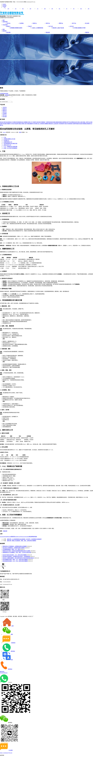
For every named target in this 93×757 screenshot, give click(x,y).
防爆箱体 (46, 123)
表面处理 (58, 122)
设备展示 (79, 27)
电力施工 (78, 122)
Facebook (4, 5)
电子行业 (74, 23)
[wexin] (4, 598)
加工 (39, 123)
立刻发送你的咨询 (4, 93)
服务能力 (8, 26)
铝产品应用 (15, 123)
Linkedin (4, 6)
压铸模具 (26, 122)
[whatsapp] (4, 610)
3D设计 (33, 27)
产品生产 (30, 26)
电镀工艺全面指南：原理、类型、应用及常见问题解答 (21, 540)
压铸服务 (16, 27)
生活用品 (21, 23)
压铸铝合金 (73, 122)
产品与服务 (5, 24)
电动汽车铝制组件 (69, 123)
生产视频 (83, 27)
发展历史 (87, 32)
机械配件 (9, 123)
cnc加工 (58, 27)
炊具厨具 (42, 123)
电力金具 (87, 23)
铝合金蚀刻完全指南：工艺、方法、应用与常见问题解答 (15, 561)
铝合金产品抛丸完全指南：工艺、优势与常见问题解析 (15, 554)
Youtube (4, 4)
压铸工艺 (30, 122)
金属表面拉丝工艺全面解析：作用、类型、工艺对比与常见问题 (17, 552)
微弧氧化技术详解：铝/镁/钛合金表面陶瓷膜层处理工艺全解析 (16, 550)
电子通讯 (35, 123)
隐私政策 (48, 32)
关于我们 (75, 27)
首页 (4, 20)
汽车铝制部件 (61, 123)
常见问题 (8, 32)
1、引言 (4, 137)
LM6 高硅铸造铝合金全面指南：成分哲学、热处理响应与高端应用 (24, 539)
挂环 (26, 123)
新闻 (4, 29)
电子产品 (69, 122)
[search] (12, 96)
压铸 (4, 122)
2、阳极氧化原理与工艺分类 (9, 138)
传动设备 (4, 123)
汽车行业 (8, 23)
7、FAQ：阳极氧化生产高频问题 (10, 146)
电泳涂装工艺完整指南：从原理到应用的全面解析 (14, 547)
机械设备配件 (30, 123)
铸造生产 (54, 27)
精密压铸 (51, 123)
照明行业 (61, 23)
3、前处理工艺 (6, 140)
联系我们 (5, 30)
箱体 (61, 122)
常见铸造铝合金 (20, 122)
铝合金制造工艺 (9, 122)
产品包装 (62, 27)
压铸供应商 (48, 122)
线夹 (81, 122)
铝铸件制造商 (76, 123)
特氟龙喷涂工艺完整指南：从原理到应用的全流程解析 (15, 546)
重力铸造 (53, 122)
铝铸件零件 (5, 21)
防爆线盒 (84, 123)
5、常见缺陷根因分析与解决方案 (10, 143)
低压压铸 (38, 122)
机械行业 (35, 23)
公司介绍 (71, 26)
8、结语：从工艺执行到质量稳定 (10, 148)
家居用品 (64, 122)
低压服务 (20, 27)
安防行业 (48, 23)
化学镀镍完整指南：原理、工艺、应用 (11, 549)
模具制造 (41, 27)
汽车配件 (34, 122)
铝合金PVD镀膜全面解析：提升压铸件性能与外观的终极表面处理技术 (18, 558)
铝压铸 (80, 123)
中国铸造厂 (43, 122)
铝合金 (1, 122)
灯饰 (12, 123)
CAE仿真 (37, 27)
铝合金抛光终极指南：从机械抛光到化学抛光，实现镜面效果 (16, 556)
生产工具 (51, 26)
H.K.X (4, 132)
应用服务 (12, 27)
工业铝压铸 (55, 123)
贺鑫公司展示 (21, 123)
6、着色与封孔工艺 (7, 145)
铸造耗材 (89, 123)
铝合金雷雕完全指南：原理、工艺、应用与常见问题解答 (15, 559)
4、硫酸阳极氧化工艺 (7, 142)
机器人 (84, 122)
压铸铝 (14, 122)
